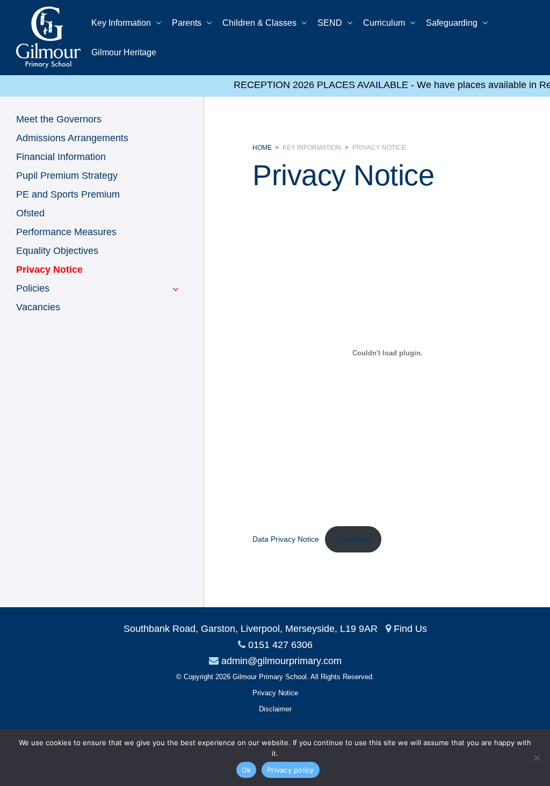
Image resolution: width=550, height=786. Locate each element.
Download (353, 539)
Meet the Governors (59, 119)
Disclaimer (275, 709)
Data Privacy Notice (285, 539)
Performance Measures (66, 232)
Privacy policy (290, 770)
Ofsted (30, 213)
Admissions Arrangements (72, 138)
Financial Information (61, 156)
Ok (246, 770)
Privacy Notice (379, 147)
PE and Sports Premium (68, 194)
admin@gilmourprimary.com (281, 661)
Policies (32, 288)
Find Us (410, 628)
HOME (262, 147)
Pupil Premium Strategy (67, 175)
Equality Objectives (57, 250)
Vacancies (38, 307)
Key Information (312, 147)
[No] (536, 757)
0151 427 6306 (280, 644)
